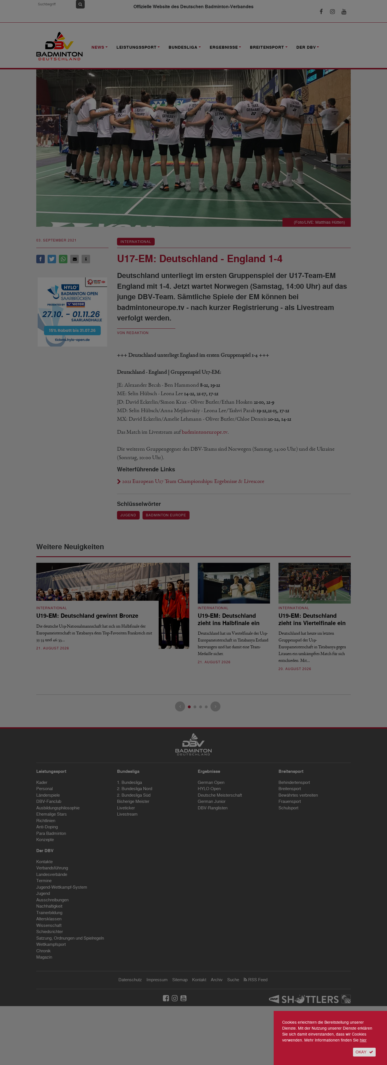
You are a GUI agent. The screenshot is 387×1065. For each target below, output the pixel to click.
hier (363, 1040)
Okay (361, 1052)
